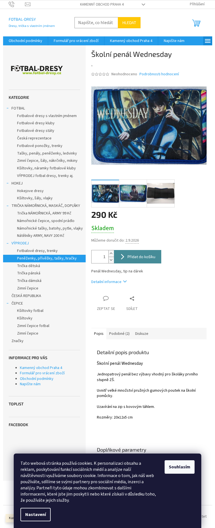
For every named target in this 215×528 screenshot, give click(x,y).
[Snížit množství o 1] (111, 260)
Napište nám (30, 384)
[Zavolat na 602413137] (17, 4)
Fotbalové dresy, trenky (37, 251)
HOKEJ (17, 183)
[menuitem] (25, 40)
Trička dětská (28, 266)
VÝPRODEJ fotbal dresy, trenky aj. (45, 176)
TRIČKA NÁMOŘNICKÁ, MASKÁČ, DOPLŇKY (45, 206)
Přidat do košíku (141, 256)
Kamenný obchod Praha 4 (101, 4)
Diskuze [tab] (141, 334)
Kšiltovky (24, 318)
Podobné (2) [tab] (119, 334)
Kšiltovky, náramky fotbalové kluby (46, 168)
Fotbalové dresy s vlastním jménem (47, 116)
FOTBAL (18, 108)
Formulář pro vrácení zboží (42, 373)
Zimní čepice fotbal (33, 326)
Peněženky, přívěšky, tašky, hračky (47, 258)
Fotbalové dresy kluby (36, 123)
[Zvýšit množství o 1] (111, 253)
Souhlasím (179, 467)
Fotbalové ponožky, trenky (39, 146)
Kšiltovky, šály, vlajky (35, 198)
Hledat (129, 22)
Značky (17, 341)
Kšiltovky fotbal (30, 311)
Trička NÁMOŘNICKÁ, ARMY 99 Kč (44, 213)
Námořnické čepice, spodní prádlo (45, 221)
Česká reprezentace (34, 138)
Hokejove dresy (30, 191)
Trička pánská (28, 273)
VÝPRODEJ (20, 243)
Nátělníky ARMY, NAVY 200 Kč (40, 236)
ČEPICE (17, 303)
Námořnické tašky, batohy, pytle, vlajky (50, 228)
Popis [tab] (99, 334)
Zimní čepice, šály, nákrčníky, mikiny (47, 160)
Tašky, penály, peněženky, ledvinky (47, 153)
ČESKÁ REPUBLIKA (26, 296)
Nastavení (35, 514)
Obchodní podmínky (36, 379)
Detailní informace (106, 282)
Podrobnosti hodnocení (159, 74)
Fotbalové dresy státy (35, 131)
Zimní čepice (27, 288)
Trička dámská (29, 281)
